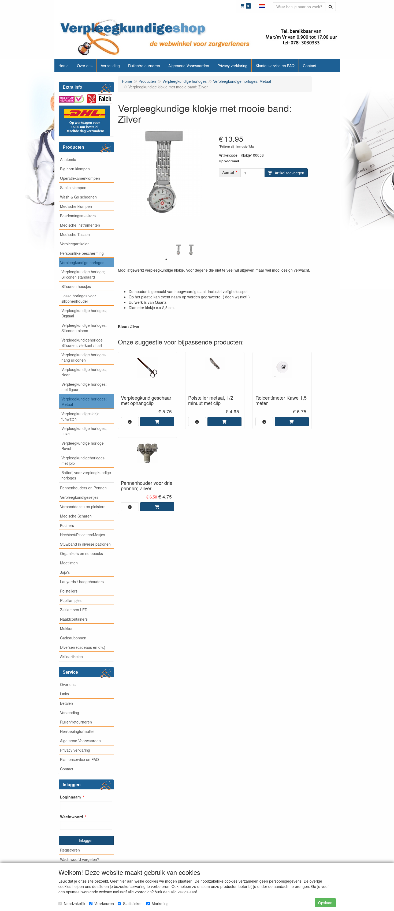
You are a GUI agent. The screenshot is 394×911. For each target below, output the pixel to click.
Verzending (69, 712)
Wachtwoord (71, 816)
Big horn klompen (75, 168)
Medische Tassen (75, 234)
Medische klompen (76, 206)
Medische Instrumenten (80, 225)
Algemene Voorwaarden (80, 740)
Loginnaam (70, 797)
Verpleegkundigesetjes (79, 497)
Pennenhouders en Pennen (83, 487)
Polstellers (68, 591)
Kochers (67, 525)
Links (64, 693)
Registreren (70, 850)
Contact (66, 768)
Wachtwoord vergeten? (79, 859)
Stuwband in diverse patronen (85, 544)
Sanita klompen (73, 187)
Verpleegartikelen (75, 243)
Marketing (160, 903)
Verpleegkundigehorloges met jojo (83, 460)
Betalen (66, 703)
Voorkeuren (104, 903)
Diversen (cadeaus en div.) (82, 647)
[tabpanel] (178, 249)
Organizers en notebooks (81, 553)
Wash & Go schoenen (78, 197)
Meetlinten (69, 562)
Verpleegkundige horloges (82, 262)
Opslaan (325, 902)
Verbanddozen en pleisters (82, 506)
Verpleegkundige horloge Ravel (82, 445)
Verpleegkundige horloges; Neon (84, 372)
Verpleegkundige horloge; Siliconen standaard (83, 274)
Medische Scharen (76, 516)
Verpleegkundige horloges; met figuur (84, 386)
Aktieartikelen (71, 656)
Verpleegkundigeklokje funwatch (80, 416)
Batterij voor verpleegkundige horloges (86, 475)
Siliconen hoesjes (76, 286)
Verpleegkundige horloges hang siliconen (83, 357)
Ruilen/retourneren (76, 722)
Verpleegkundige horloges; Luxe (84, 431)
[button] (262, 5)
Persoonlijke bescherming (82, 253)
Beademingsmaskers (78, 215)
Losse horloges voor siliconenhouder (78, 298)
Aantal (228, 172)
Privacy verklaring (75, 750)
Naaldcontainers (74, 619)
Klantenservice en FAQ (79, 759)
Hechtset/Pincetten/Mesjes (82, 534)
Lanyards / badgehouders (82, 581)
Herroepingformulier (77, 731)
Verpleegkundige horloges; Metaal (84, 401)
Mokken (66, 628)
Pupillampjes (70, 600)
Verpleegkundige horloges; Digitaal (84, 313)
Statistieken (133, 903)
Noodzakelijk (74, 903)
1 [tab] (166, 259)
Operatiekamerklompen (80, 178)
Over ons (68, 684)
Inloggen (86, 840)
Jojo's (65, 572)
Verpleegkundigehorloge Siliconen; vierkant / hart (82, 342)
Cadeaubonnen (73, 637)
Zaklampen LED (73, 609)
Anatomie (68, 159)
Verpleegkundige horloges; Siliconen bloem (84, 328)
